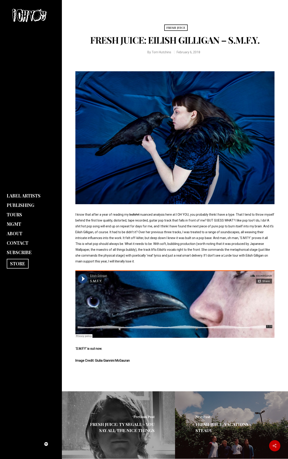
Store (17, 263)
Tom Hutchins (161, 52)
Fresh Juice (175, 27)
